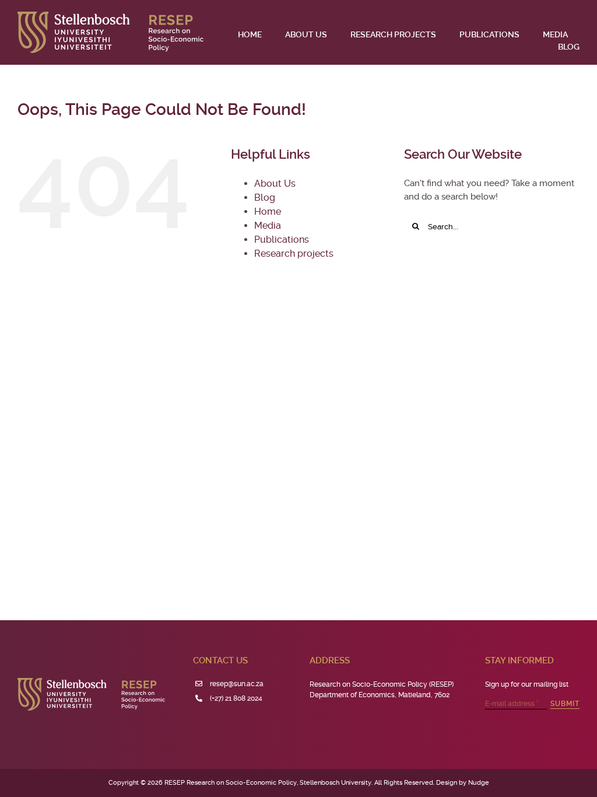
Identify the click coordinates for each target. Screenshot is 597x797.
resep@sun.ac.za (237, 684)
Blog (264, 197)
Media (267, 225)
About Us (275, 183)
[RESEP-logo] (110, 16)
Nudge (478, 782)
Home (267, 211)
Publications (281, 239)
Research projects (293, 253)
